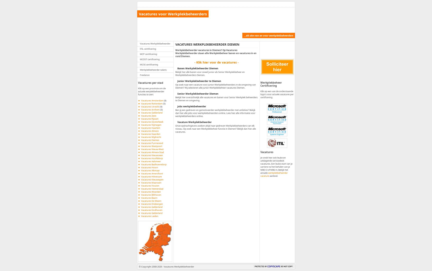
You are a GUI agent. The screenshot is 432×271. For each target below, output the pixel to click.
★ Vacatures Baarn (147, 197)
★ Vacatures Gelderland (150, 112)
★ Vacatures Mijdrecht (149, 137)
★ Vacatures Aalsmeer (149, 161)
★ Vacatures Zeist (147, 115)
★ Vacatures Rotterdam (150, 103)
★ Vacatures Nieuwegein (151, 179)
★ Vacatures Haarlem (149, 127)
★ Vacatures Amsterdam (150, 100)
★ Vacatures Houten (148, 185)
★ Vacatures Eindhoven (150, 210)
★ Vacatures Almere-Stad (151, 152)
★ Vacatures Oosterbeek (150, 121)
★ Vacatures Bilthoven (149, 194)
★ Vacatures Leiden (148, 216)
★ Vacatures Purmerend (150, 143)
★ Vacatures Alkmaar (149, 170)
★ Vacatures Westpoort (150, 146)
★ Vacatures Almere (148, 130)
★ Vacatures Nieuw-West (151, 149)
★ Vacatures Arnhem (149, 109)
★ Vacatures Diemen (148, 140)
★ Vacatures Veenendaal (150, 188)
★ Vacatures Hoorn (148, 167)
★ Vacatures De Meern (149, 200)
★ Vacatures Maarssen (149, 182)
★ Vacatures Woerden (149, 191)
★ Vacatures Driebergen (150, 203)
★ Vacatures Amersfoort (150, 173)
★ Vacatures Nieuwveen (150, 155)
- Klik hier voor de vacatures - (216, 62)
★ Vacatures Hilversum (150, 176)
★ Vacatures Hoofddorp (150, 158)
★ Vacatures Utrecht (148, 106)
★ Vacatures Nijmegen (149, 124)
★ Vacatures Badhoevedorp (152, 164)
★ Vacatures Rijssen (148, 118)
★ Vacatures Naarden (149, 134)
